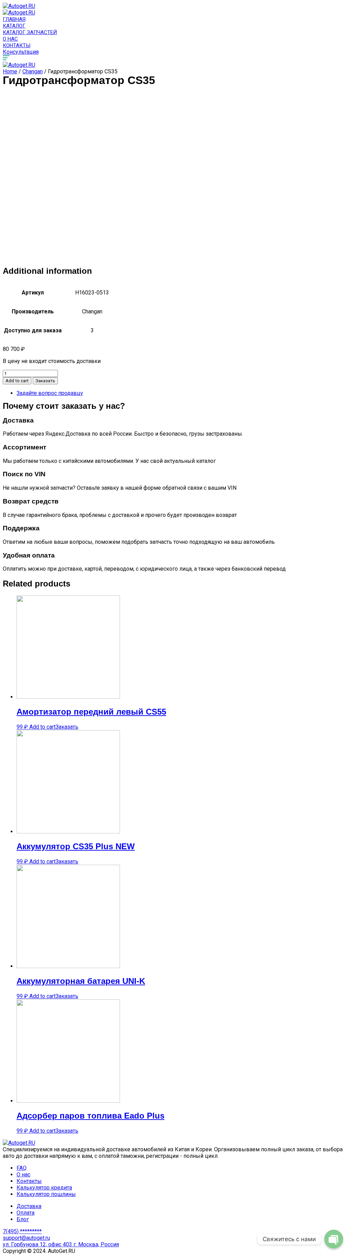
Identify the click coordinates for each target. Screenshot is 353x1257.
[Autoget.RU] (19, 6)
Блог (23, 1219)
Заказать (45, 380)
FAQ (22, 1168)
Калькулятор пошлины (46, 1194)
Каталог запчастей (30, 32)
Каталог (14, 26)
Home (10, 71)
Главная (14, 19)
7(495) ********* (22, 1231)
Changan (32, 71)
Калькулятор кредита (44, 1187)
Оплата (25, 1212)
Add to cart (17, 380)
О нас (10, 39)
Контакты (16, 45)
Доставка (29, 1206)
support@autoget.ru (26, 1238)
